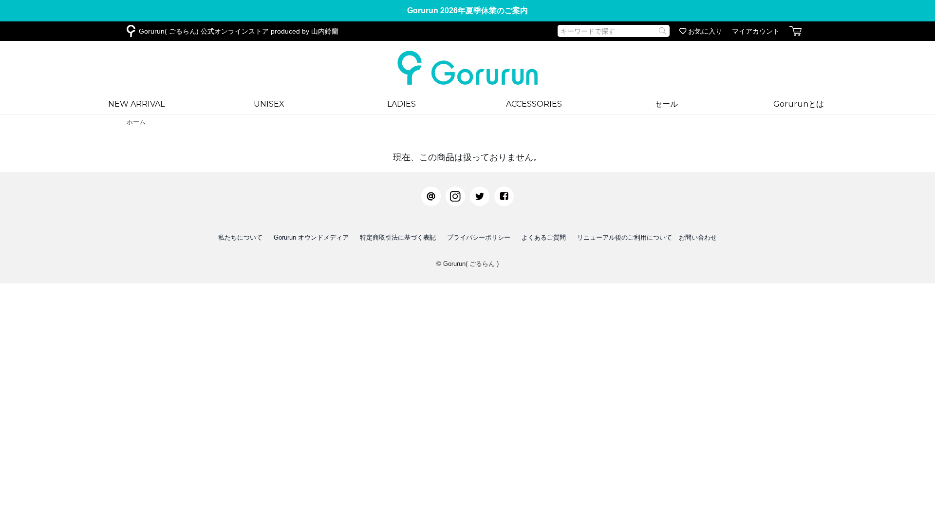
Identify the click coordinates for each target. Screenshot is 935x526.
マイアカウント (756, 31)
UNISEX (269, 104)
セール (666, 104)
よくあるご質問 (544, 237)
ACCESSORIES (534, 104)
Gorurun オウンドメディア (311, 237)
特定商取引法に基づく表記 (398, 237)
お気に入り (704, 31)
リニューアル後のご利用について (624, 237)
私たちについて (240, 237)
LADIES (401, 104)
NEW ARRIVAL (136, 104)
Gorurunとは (798, 104)
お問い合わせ (698, 237)
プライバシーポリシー (478, 237)
